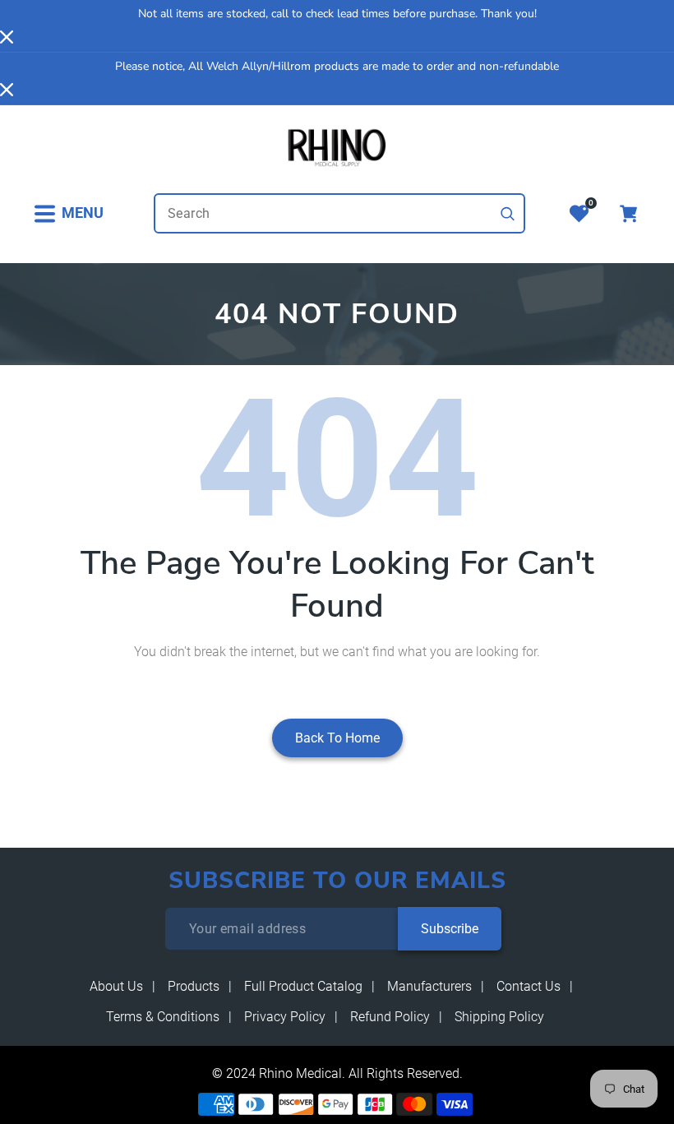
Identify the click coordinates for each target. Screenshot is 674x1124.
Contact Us (528, 986)
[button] (68, 213)
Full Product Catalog (303, 986)
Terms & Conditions (162, 1017)
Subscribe (449, 929)
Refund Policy (390, 1017)
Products (193, 986)
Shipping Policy (499, 1017)
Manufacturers (429, 986)
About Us (116, 986)
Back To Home (337, 738)
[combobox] (339, 213)
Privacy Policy (284, 1017)
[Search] (508, 213)
